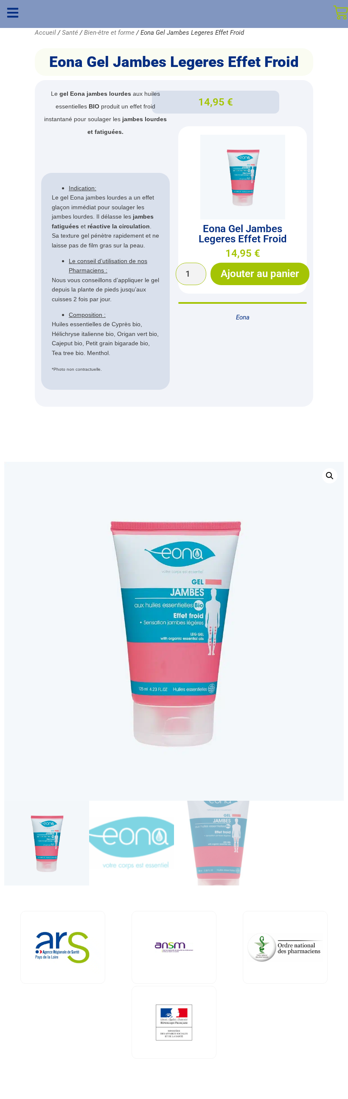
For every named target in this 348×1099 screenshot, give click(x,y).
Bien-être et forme (109, 32)
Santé (70, 32)
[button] (329, 475)
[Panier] (340, 12)
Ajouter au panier (260, 274)
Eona (243, 317)
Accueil (45, 32)
